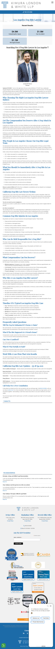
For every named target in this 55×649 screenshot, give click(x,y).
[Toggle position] (48, 606)
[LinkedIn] (23, 633)
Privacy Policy (28, 646)
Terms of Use (22, 646)
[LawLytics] (27, 641)
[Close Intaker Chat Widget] (51, 606)
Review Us (28, 619)
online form (10, 390)
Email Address (18, 537)
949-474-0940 (28, 12)
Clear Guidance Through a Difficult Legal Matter (15, 493)
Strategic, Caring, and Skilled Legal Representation (15, 476)
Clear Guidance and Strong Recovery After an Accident (16, 485)
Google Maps (10, 521)
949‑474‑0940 (43, 388)
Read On (5, 481)
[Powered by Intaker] (44, 646)
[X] (27, 633)
